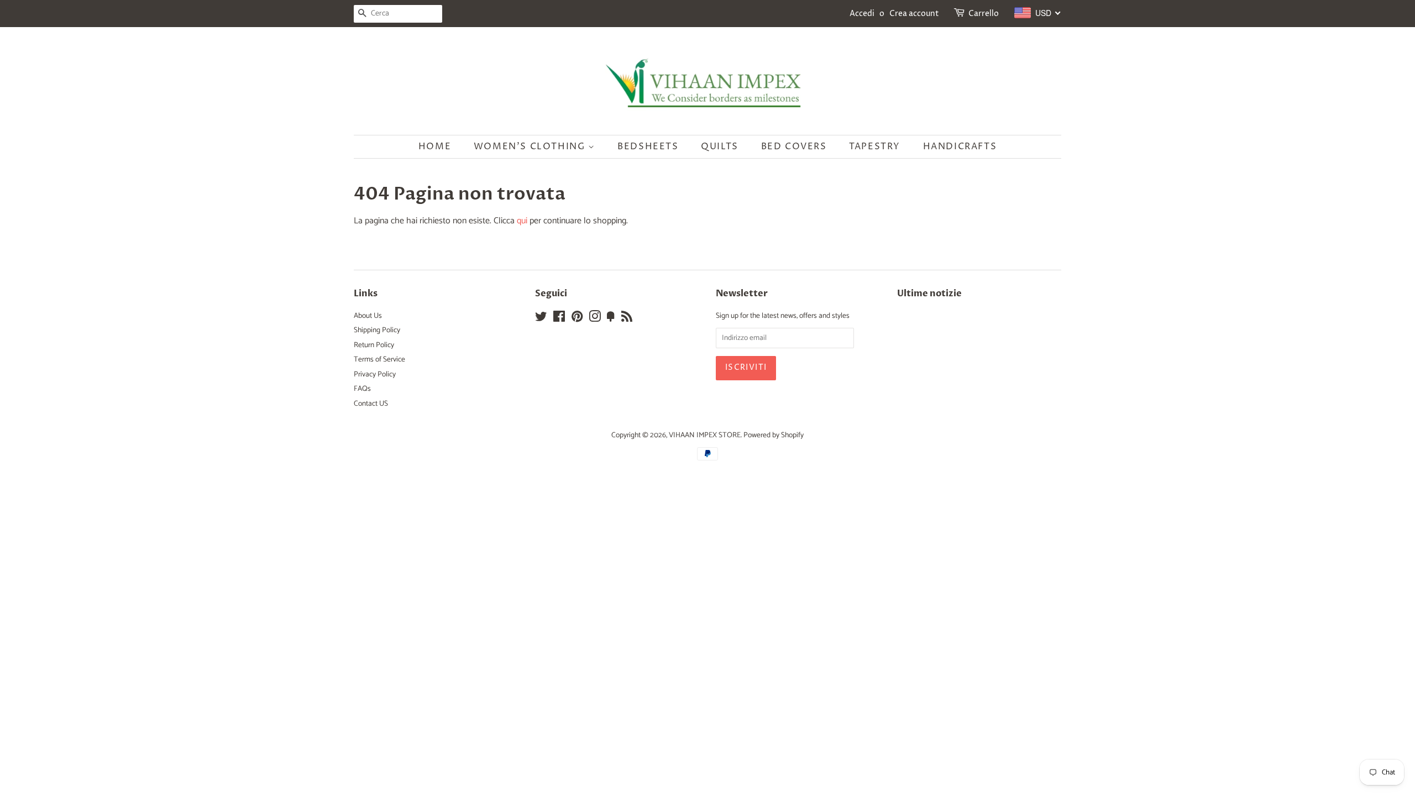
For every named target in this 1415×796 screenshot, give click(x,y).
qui (522, 220)
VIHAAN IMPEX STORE (705, 435)
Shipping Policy (377, 330)
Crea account (914, 13)
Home (434, 146)
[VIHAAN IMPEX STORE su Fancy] (610, 319)
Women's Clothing (531, 146)
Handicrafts (960, 146)
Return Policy (374, 345)
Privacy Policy (375, 374)
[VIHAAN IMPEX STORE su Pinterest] (577, 319)
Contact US (371, 403)
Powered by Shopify (773, 435)
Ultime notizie (929, 293)
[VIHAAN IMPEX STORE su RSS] (627, 319)
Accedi (862, 13)
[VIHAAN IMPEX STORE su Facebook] (559, 319)
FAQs (362, 389)
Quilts (719, 146)
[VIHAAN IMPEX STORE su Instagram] (595, 319)
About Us (368, 316)
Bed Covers (794, 146)
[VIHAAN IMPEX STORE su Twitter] (541, 319)
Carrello (983, 13)
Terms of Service (379, 359)
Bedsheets (647, 146)
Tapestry (874, 146)
